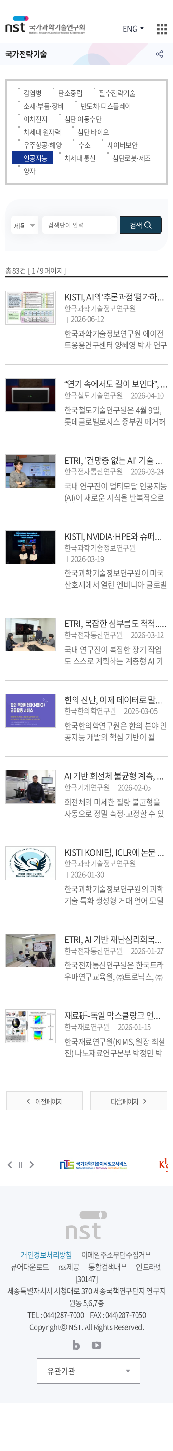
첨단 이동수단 (83, 119)
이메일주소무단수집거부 (116, 1254)
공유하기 (159, 54)
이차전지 (36, 119)
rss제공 (68, 1267)
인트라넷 (148, 1267)
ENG (130, 28)
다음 (31, 1165)
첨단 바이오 (93, 132)
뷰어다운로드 (30, 1267)
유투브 (96, 1345)
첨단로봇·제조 (131, 158)
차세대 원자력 (42, 132)
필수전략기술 (117, 93)
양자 (30, 171)
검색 (136, 225)
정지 (20, 1165)
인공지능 (36, 158)
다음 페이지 (124, 1101)
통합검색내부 (107, 1267)
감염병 (33, 93)
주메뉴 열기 (162, 29)
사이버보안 (122, 145)
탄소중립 (70, 93)
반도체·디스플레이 (106, 106)
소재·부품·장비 (44, 106)
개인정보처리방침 (46, 1254)
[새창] (93, 1164)
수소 (84, 145)
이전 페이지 (48, 1101)
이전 (9, 1165)
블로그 (76, 1345)
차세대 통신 (80, 158)
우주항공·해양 (43, 145)
